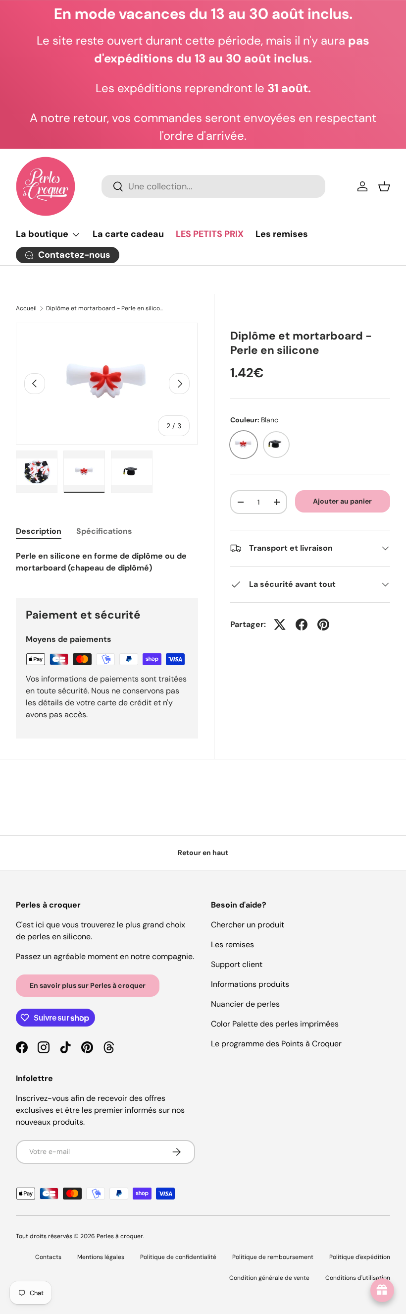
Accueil (26, 308)
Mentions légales (100, 1257)
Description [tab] (38, 531)
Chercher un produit (247, 924)
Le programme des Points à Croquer (276, 1043)
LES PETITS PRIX (210, 234)
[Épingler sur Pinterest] (323, 624)
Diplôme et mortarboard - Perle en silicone (105, 308)
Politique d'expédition (359, 1257)
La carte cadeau (128, 234)
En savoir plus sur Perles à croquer (88, 985)
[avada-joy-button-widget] (382, 1290)
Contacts (48, 1257)
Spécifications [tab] (104, 531)
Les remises (281, 234)
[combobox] (213, 186)
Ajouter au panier (342, 501)
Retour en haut (203, 852)
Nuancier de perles (245, 1004)
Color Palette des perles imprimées (275, 1024)
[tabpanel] (107, 562)
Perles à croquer (120, 1236)
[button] (384, 186)
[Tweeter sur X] (280, 624)
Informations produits (250, 984)
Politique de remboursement (272, 1257)
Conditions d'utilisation (357, 1278)
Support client (236, 964)
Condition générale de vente (269, 1278)
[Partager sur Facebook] (301, 624)
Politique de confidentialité (178, 1257)
